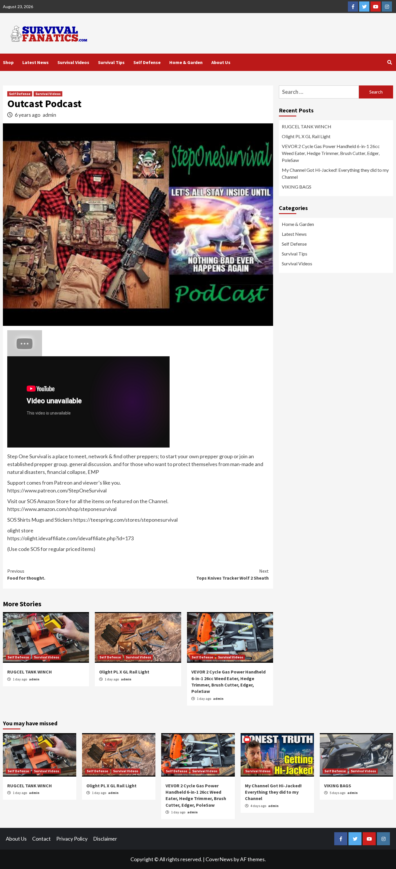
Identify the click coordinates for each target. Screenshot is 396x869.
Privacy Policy (72, 838)
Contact (41, 838)
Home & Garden (186, 62)
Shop (8, 62)
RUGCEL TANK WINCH (29, 672)
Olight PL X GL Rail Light (124, 672)
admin (49, 115)
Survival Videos (73, 62)
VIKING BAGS (296, 186)
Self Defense (147, 62)
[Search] (389, 62)
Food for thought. (26, 574)
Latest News (35, 62)
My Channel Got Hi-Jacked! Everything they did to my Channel (335, 173)
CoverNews (219, 859)
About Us (220, 62)
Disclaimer (105, 838)
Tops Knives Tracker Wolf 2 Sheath (232, 574)
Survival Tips (111, 62)
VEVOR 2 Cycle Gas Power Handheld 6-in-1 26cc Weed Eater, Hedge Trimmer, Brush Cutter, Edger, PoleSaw (331, 153)
